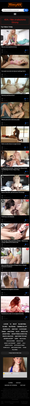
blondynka (22, 324)
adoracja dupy (8, 338)
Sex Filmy (22, 385)
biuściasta (6, 329)
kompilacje (6, 347)
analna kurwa (10, 341)
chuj (23, 343)
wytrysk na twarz (19, 345)
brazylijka (24, 331)
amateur (15, 329)
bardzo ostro (9, 345)
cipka (16, 338)
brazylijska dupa (8, 336)
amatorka (10, 331)
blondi (5, 326)
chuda (24, 347)
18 (10, 324)
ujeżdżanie (23, 329)
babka (4, 331)
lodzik (6, 324)
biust (15, 324)
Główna (10, 382)
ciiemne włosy (22, 326)
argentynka (6, 334)
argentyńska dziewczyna (19, 334)
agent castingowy (9, 343)
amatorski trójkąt (21, 336)
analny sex (19, 341)
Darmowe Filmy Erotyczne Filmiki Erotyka (12, 402)
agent (19, 343)
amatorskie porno (16, 347)
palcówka (14, 349)
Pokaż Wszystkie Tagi (15, 353)
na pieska (12, 326)
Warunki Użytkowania (11, 385)
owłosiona (23, 338)
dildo (17, 331)
